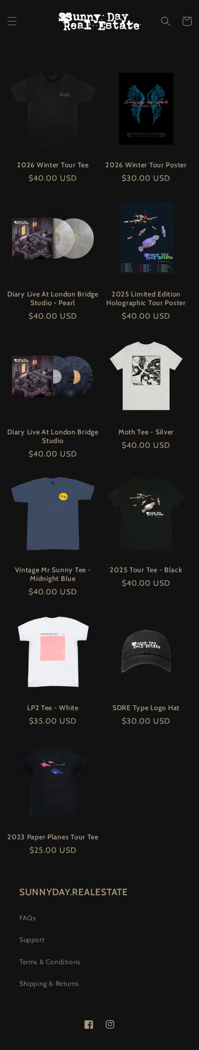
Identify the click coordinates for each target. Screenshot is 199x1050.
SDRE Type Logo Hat (146, 707)
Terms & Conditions (50, 961)
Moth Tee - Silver (146, 432)
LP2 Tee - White (53, 707)
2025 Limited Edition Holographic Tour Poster (146, 298)
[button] (12, 21)
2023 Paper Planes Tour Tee (53, 837)
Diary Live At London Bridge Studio (52, 436)
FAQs (27, 918)
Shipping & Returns (49, 983)
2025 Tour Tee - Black (146, 569)
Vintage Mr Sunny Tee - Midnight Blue (53, 574)
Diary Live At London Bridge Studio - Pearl (52, 298)
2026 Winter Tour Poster (146, 165)
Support (31, 939)
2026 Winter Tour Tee (52, 165)
